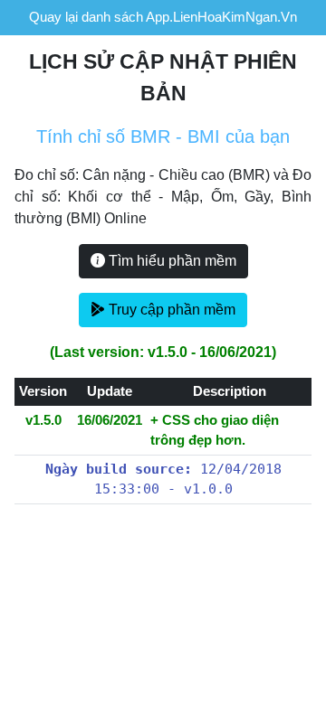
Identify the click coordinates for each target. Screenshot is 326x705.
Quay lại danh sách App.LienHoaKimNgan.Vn (163, 16)
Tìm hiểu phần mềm (170, 260)
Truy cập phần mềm (170, 309)
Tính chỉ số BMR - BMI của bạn (163, 136)
